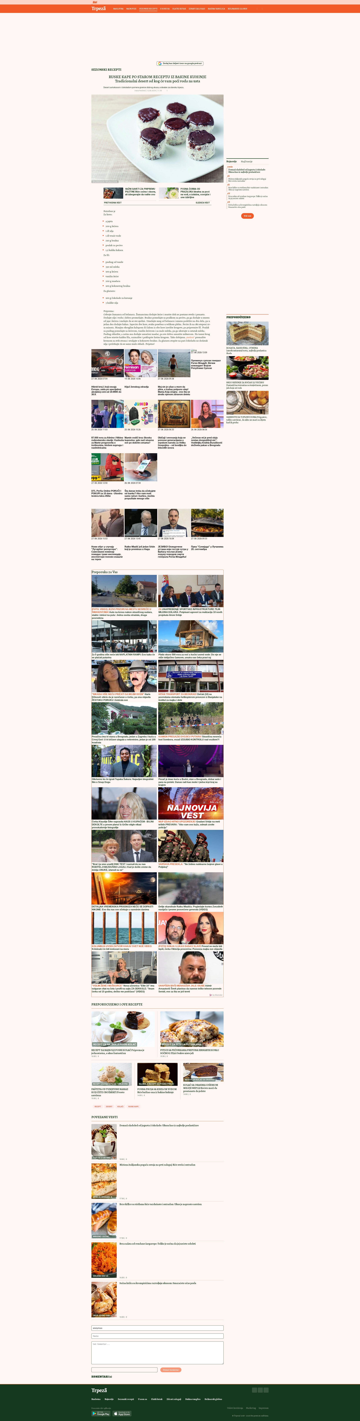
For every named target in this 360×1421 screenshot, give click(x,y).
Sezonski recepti (148, 8)
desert (109, 1107)
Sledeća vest (203, 203)
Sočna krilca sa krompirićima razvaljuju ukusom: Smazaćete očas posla (158, 1283)
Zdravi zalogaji (197, 8)
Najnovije (131, 8)
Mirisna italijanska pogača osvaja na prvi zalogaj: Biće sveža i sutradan (157, 1164)
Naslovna (118, 8)
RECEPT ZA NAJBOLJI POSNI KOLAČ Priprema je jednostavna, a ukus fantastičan (117, 1051)
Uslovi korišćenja (235, 1408)
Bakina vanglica (216, 8)
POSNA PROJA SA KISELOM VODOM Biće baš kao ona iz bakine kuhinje (157, 1090)
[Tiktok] (266, 1390)
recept (98, 1107)
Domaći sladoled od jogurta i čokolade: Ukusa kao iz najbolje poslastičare (159, 1125)
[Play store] (100, 1414)
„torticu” (190, 337)
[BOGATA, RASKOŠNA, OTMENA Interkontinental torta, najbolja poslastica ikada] (247, 333)
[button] (171, 90)
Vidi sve (247, 216)
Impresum (264, 1408)
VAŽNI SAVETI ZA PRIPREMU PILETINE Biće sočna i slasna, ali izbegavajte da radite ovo (140, 192)
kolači (120, 1107)
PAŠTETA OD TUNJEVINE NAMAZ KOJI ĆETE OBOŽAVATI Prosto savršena (109, 1092)
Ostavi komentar (171, 1370)
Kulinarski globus (237, 8)
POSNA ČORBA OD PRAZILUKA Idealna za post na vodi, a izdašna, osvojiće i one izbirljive (195, 193)
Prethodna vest (113, 203)
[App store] (121, 1414)
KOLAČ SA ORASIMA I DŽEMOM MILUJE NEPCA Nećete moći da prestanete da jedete (200, 1088)
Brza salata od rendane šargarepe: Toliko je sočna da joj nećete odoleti (158, 1243)
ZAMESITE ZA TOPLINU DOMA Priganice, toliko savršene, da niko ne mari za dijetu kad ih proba (246, 420)
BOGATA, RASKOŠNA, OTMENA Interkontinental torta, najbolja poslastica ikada (246, 350)
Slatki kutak (179, 8)
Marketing (251, 1408)
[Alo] (94, 2)
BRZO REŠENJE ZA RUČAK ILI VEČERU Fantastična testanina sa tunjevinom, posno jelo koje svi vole (247, 385)
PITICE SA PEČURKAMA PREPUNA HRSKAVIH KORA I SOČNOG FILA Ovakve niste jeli (189, 1051)
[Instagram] (260, 1390)
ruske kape (133, 1107)
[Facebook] (254, 1390)
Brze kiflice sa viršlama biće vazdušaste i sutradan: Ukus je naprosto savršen (161, 1204)
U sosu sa (165, 8)
